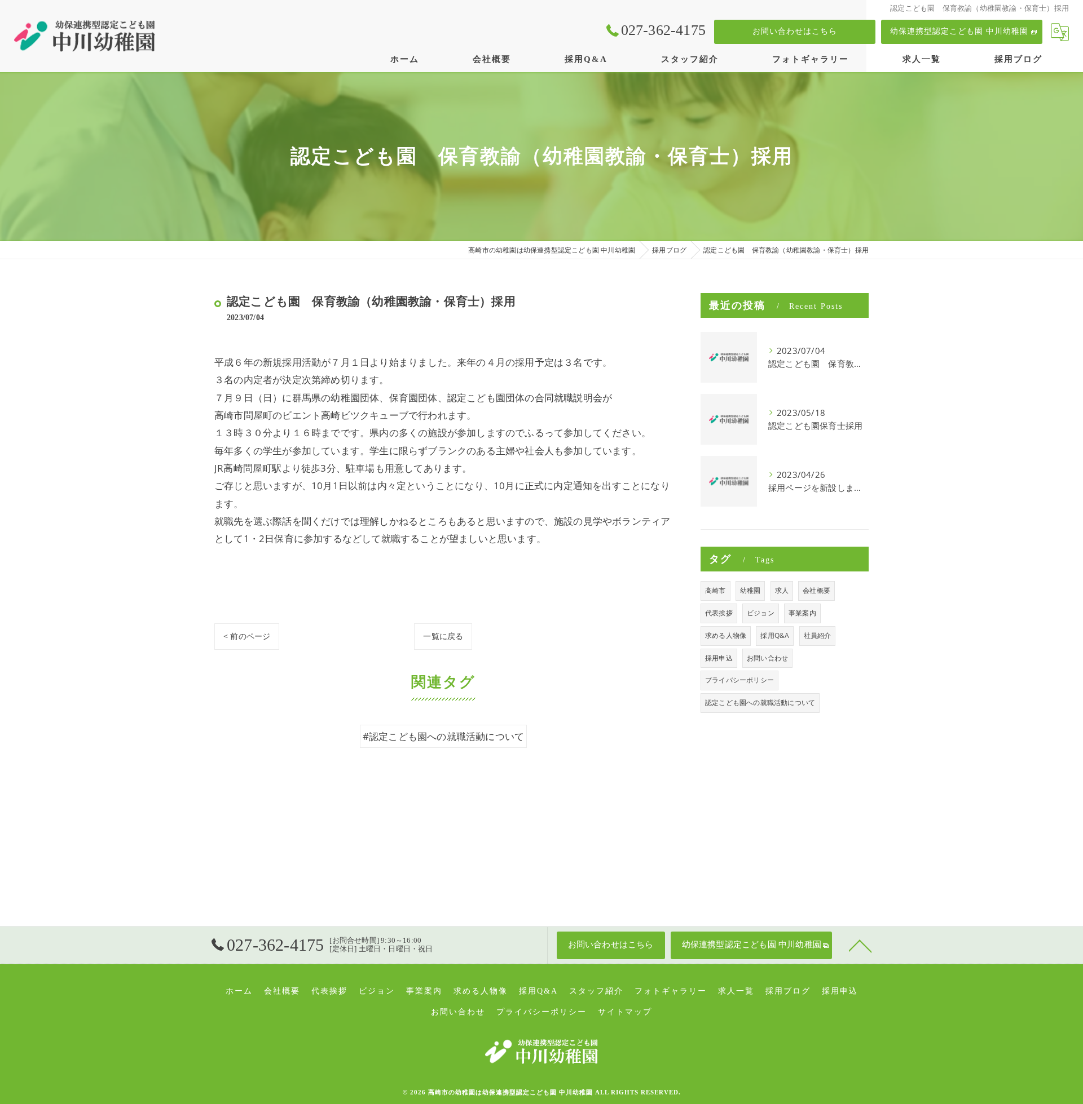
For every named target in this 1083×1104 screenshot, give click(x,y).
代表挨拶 (719, 613)
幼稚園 (750, 590)
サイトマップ (625, 1012)
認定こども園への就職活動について (760, 702)
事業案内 (802, 613)
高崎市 (715, 590)
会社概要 (816, 590)
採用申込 (719, 658)
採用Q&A (774, 635)
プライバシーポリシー (739, 680)
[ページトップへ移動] (860, 945)
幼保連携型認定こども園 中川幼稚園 (959, 31)
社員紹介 (817, 635)
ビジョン (760, 613)
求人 (782, 590)
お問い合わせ (767, 658)
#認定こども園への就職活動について (443, 736)
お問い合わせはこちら (794, 31)
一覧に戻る (443, 636)
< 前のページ (246, 636)
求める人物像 (725, 635)
